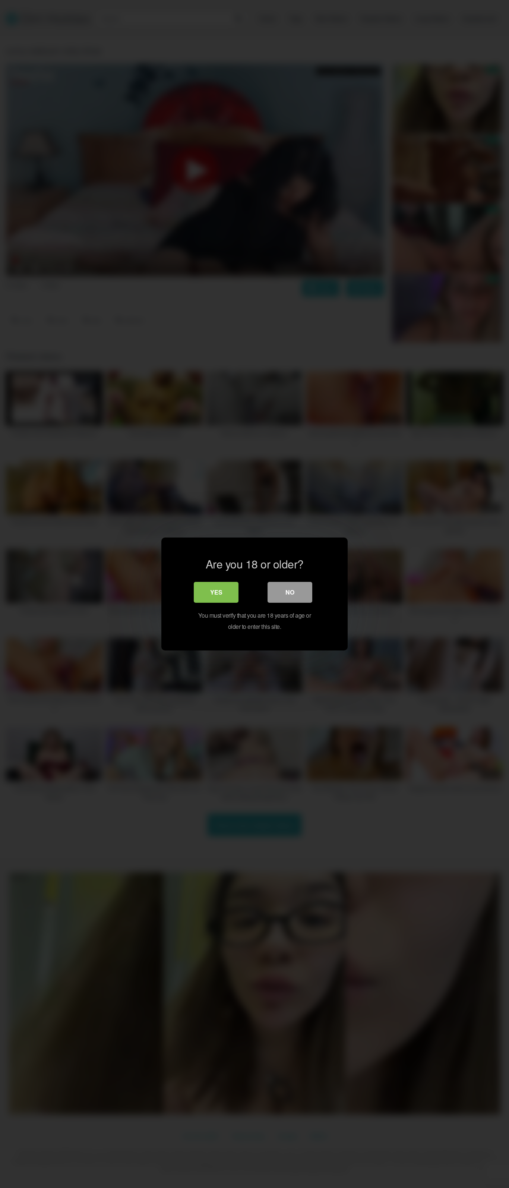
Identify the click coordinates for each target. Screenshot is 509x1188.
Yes (216, 592)
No (289, 592)
